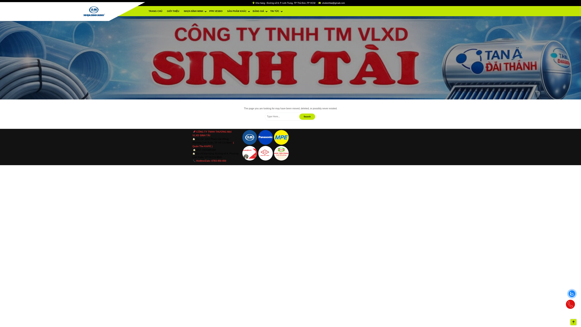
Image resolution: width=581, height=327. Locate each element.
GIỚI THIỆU (173, 11)
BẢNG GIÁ (258, 11)
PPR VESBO (216, 11)
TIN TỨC (274, 11)
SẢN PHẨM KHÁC (237, 11)
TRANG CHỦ (155, 11)
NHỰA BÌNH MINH (193, 11)
